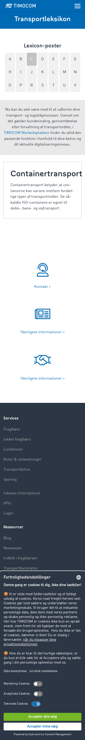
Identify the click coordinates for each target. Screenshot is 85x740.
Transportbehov (16, 470)
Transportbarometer (20, 568)
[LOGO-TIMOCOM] (20, 5)
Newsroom (12, 548)
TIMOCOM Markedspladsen (26, 133)
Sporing (10, 480)
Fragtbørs (11, 429)
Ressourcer (13, 527)
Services (10, 418)
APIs (7, 503)
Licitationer (13, 449)
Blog (7, 538)
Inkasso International (21, 493)
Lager (8, 513)
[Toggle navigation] (77, 6)
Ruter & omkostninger (22, 459)
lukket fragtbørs (17, 439)
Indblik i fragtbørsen (20, 558)
